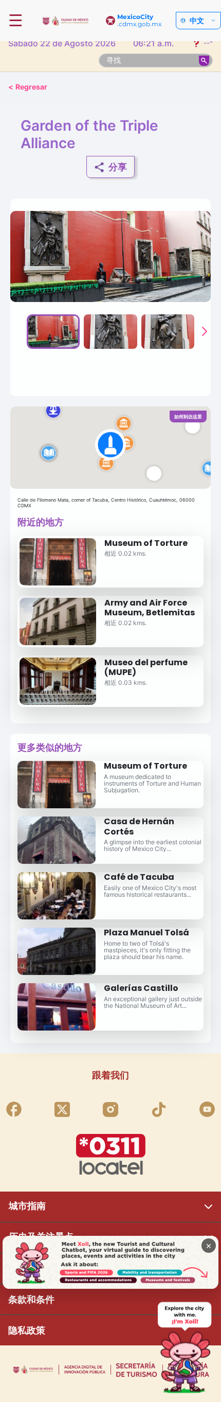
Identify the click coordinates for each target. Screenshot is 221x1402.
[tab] (53, 331)
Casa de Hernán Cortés (139, 826)
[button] (110, 447)
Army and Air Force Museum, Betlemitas (149, 607)
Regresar (27, 86)
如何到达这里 (188, 416)
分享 (117, 167)
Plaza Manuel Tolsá (146, 932)
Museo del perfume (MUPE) (146, 667)
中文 (197, 20)
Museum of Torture (146, 543)
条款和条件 (31, 1299)
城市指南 (27, 1205)
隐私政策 (26, 1330)
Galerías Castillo (141, 988)
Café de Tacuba (139, 877)
